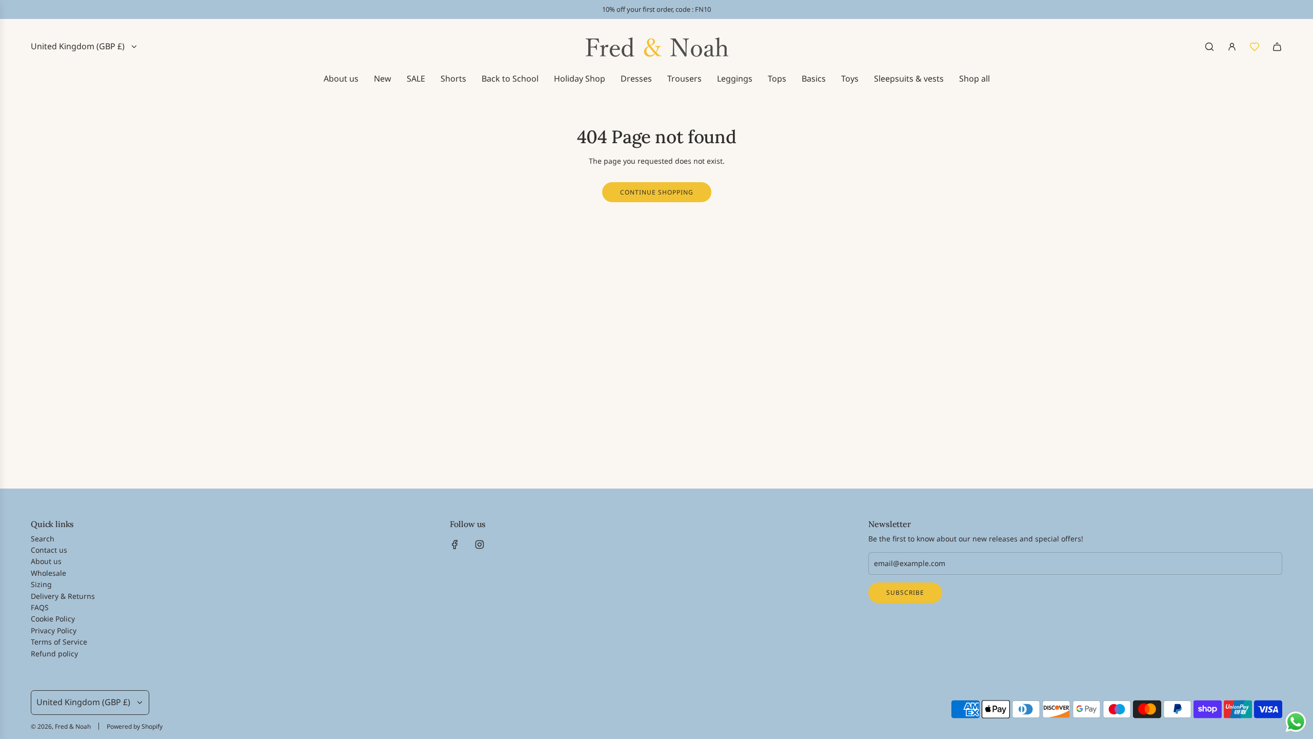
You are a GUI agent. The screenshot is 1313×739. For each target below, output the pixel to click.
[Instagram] (479, 544)
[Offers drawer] (1254, 46)
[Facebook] (455, 544)
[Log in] (1232, 46)
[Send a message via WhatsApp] (1296, 722)
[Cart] (1277, 46)
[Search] (1209, 46)
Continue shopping (656, 192)
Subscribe (905, 592)
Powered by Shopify (135, 726)
